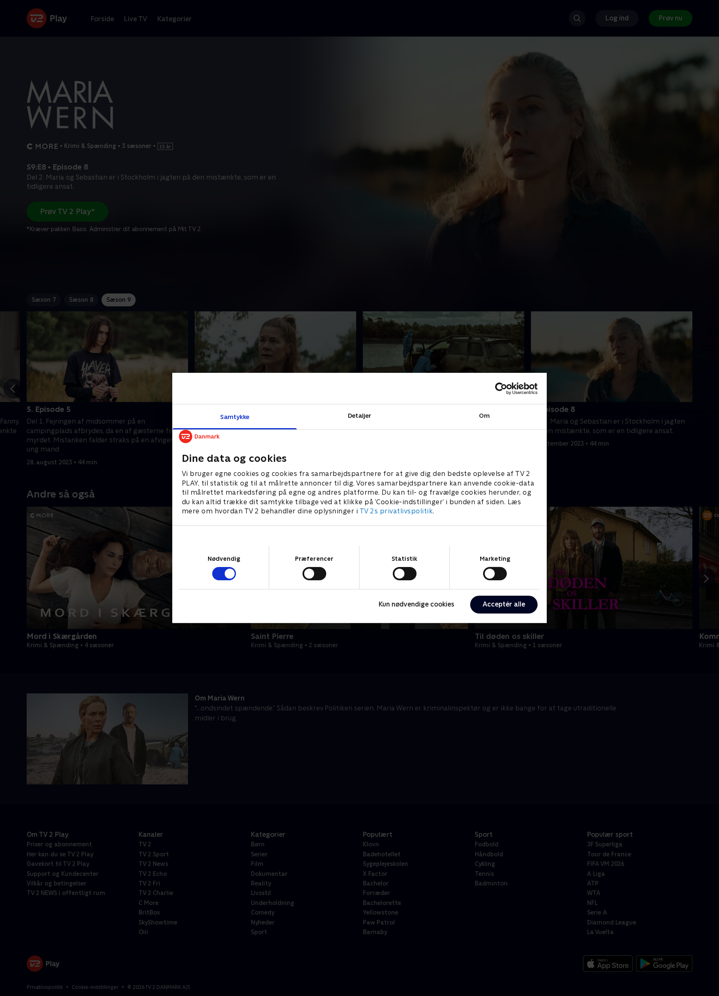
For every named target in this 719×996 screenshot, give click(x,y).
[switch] (314, 573)
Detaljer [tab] (360, 415)
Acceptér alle (504, 604)
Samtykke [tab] (235, 416)
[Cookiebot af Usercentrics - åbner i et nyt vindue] (501, 388)
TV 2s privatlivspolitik (396, 511)
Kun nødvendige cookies (416, 604)
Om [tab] (484, 415)
